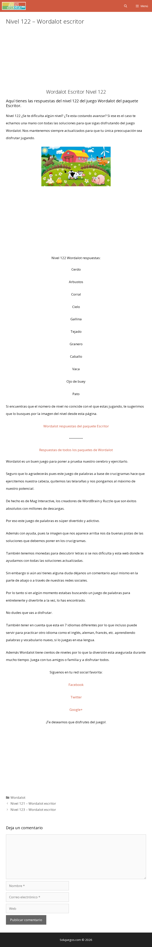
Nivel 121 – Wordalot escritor (33, 803)
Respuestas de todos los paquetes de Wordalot (76, 450)
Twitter (76, 697)
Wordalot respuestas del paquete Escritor (76, 426)
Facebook (76, 684)
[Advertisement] (76, 59)
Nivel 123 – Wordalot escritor (33, 809)
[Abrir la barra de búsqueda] (125, 6)
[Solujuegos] (14, 6)
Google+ (76, 709)
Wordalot (17, 797)
